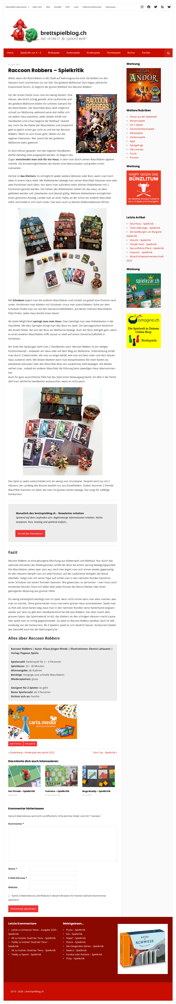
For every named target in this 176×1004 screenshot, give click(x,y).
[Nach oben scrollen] (171, 999)
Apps (132, 141)
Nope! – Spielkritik (76, 938)
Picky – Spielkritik (75, 958)
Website (12, 887)
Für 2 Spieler (136, 124)
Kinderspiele (93, 52)
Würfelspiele (113, 52)
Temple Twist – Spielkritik (143, 244)
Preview (134, 157)
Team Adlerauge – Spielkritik (145, 227)
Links (76, 7)
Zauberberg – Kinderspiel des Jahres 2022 (32, 752)
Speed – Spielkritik (31, 954)
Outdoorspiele (137, 137)
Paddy (15, 942)
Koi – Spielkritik (74, 933)
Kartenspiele (73, 52)
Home (10, 52)
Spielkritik (30, 743)
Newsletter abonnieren (16, 7)
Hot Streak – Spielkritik (21, 791)
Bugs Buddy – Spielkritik (96, 791)
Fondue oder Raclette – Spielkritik (84, 954)
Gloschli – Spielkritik (140, 240)
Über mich (37, 7)
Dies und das (136, 149)
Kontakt (57, 7)
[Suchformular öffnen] (168, 52)
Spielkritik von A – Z (30, 52)
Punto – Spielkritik (75, 929)
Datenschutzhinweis (92, 7)
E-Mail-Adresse (17, 877)
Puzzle (133, 153)
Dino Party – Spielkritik (142, 223)
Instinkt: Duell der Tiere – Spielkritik (37, 938)
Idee (48, 7)
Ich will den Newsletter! (30, 533)
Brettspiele (54, 52)
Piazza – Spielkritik (76, 942)
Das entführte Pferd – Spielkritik (147, 248)
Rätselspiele (136, 133)
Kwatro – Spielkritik (76, 950)
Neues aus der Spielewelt (143, 116)
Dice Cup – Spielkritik (104, 752)
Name (12, 868)
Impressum (110, 7)
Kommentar (16, 823)
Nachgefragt (136, 145)
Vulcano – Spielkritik (57, 791)
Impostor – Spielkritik (141, 252)
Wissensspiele (137, 120)
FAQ (67, 7)
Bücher (131, 52)
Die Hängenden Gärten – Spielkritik (85, 946)
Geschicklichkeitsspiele (142, 128)
